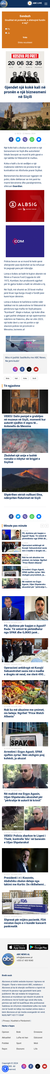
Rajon (4, 1048)
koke (25, 378)
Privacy (6, 1020)
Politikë (5, 1043)
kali (16, 378)
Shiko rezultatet (25, 42)
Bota (7, 378)
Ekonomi (20, 1048)
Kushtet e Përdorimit (20, 1020)
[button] (5, 1068)
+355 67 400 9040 (25, 960)
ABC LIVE (37, 3)
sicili (34, 378)
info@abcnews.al (24, 957)
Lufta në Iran (22, 1037)
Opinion (5, 1032)
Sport (18, 1043)
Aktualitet (6, 1037)
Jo (8, 33)
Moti (36, 1043)
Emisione (38, 1032)
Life (35, 1048)
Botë (18, 1032)
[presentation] (43, 526)
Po (8, 29)
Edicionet (38, 1037)
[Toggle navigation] (46, 4)
